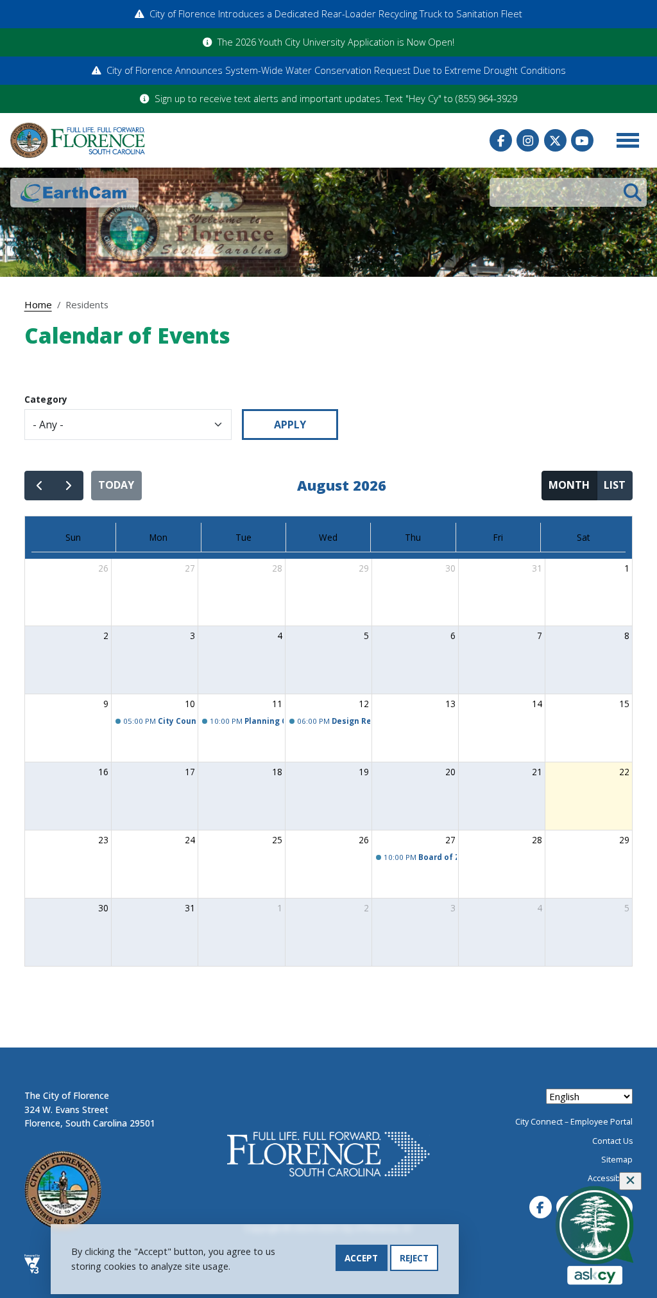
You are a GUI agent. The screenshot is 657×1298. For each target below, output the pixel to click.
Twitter (555, 140)
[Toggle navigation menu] (627, 140)
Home (38, 304)
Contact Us (612, 1141)
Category (45, 399)
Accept (361, 1258)
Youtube (582, 140)
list (615, 485)
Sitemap (617, 1159)
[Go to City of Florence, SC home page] (77, 140)
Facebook (501, 140)
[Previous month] (39, 485)
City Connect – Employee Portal (574, 1121)
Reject (414, 1258)
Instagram (527, 140)
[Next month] (68, 485)
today (116, 485)
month (569, 485)
